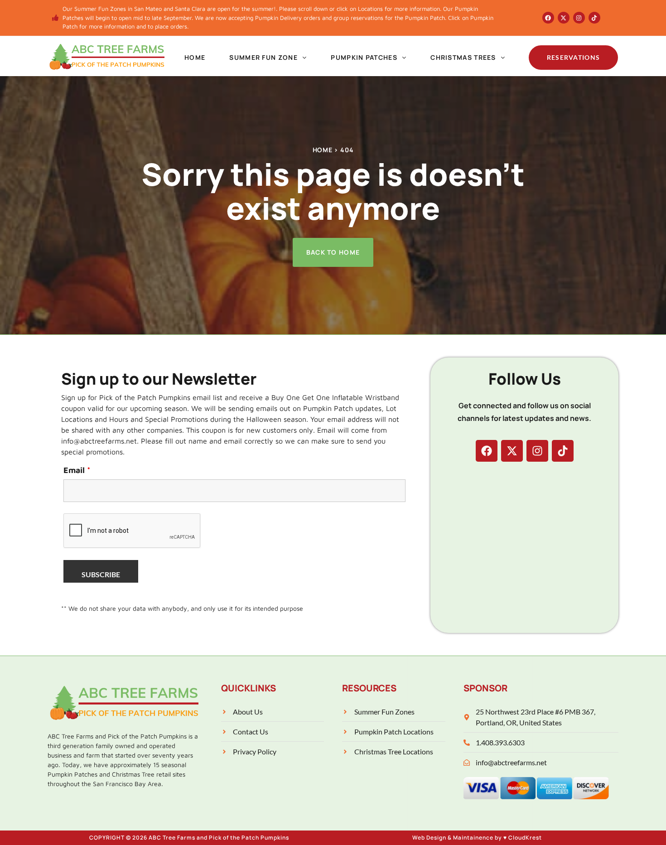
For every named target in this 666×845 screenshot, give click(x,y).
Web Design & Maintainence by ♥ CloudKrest (477, 837)
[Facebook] (548, 18)
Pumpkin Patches (364, 57)
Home (194, 57)
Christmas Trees (463, 57)
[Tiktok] (594, 18)
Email (76, 470)
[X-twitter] (563, 18)
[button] (268, 57)
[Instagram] (579, 18)
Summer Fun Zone (263, 57)
